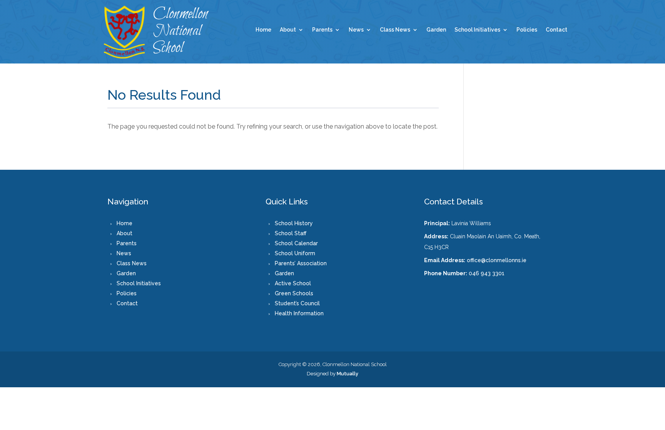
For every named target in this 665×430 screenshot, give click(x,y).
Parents (322, 30)
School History (294, 223)
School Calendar (296, 243)
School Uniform (295, 253)
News (356, 30)
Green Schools (294, 293)
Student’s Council (297, 303)
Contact (556, 30)
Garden (436, 30)
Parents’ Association (301, 263)
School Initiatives (477, 30)
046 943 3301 (487, 273)
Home (263, 30)
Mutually (347, 373)
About (288, 30)
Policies (526, 30)
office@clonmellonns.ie (496, 260)
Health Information (299, 313)
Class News (395, 30)
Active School (293, 283)
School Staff (290, 233)
